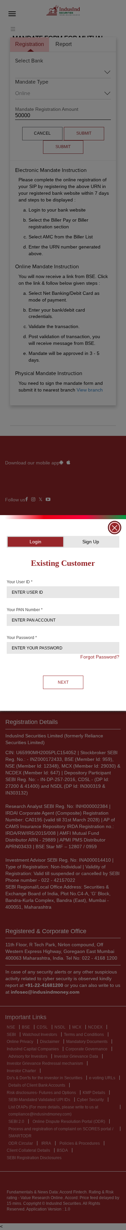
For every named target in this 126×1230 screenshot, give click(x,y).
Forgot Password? (99, 656)
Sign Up (90, 541)
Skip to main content (23, 6)
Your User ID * (20, 582)
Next (63, 682)
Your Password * (22, 637)
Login (35, 541)
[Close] (114, 527)
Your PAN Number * (25, 609)
